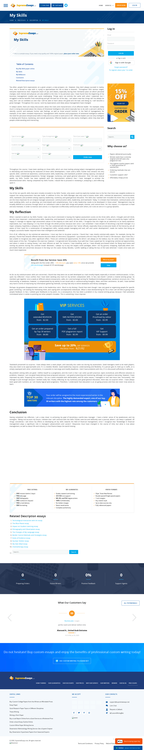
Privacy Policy (99, 743)
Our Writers (104, 683)
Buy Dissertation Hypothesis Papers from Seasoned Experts (29, 732)
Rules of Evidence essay (21, 538)
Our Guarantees (54, 683)
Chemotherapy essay (20, 547)
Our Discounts (68, 683)
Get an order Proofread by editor (102, 317)
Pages (44, 145)
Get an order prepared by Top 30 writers (42, 331)
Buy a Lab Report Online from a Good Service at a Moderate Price (31, 718)
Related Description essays (25, 81)
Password (110, 43)
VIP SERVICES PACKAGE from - (72, 346)
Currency (45, 153)
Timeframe (76, 145)
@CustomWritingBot (117, 713)
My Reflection (20, 75)
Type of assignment (48, 136)
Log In (121, 53)
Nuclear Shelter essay (20, 541)
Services (108, 5)
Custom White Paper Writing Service (22, 725)
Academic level (16, 145)
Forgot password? (121, 67)
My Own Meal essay (19, 544)
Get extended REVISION (42, 317)
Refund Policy (110, 743)
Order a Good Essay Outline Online (21, 722)
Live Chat (113, 706)
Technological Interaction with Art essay (27, 520)
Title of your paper (79, 136)
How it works (41, 683)
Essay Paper (14, 705)
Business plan (69, 621)
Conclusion (20, 78)
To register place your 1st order (121, 70)
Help (108, 265)
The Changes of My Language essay (25, 532)
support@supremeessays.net (119, 702)
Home (101, 5)
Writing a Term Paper (17, 715)
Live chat (45, 5)
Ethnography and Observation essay (26, 529)
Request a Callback (116, 709)
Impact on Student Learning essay (25, 526)
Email (109, 35)
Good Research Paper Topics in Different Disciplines (27, 708)
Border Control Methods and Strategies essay (29, 535)
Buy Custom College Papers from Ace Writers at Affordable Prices (31, 702)
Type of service (16, 136)
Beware (114, 683)
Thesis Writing (14, 712)
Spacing (14, 153)
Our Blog (122, 683)
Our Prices (80, 683)
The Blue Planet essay (20, 523)
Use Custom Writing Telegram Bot (74, 661)
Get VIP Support (102, 331)
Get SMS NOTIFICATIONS (72, 317)
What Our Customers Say (72, 602)
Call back (58, 5)
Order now (121, 5)
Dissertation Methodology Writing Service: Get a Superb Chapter (31, 729)
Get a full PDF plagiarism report (72, 331)
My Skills (19, 72)
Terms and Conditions (85, 743)
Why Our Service (92, 683)
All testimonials (130, 603)
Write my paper (108, 260)
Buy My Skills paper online (25, 69)
